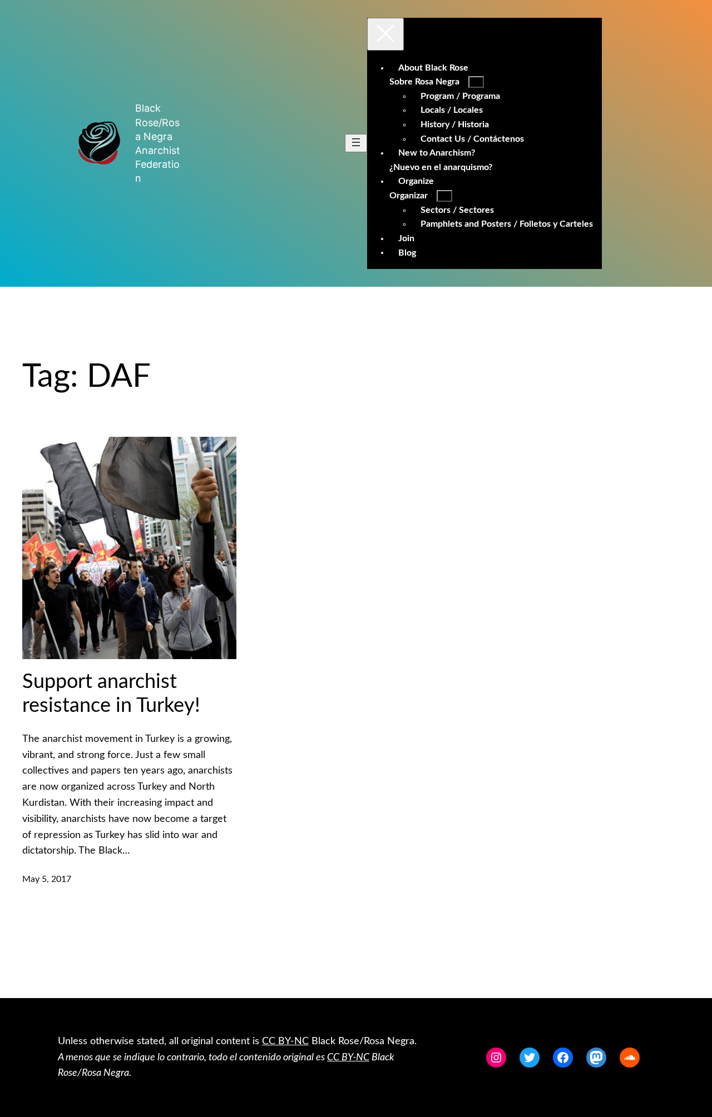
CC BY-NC (285, 1041)
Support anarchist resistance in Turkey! (111, 694)
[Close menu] (385, 34)
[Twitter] (530, 1058)
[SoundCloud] (630, 1058)
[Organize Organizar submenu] (444, 196)
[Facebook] (563, 1058)
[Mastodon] (596, 1058)
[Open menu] (356, 143)
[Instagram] (496, 1058)
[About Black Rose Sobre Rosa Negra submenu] (476, 82)
